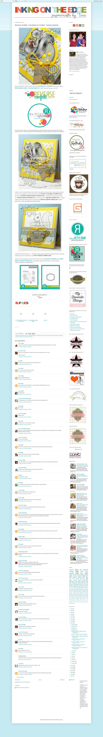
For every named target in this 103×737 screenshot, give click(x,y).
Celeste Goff (21, 617)
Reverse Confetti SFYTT (74, 585)
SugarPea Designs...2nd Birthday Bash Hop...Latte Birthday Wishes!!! (82, 494)
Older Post (62, 679)
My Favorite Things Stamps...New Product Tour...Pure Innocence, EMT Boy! (82, 476)
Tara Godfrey (80, 52)
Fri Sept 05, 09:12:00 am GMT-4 (24, 386)
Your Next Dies (75, 591)
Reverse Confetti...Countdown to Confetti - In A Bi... (78, 642)
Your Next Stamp (73, 320)
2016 (72, 619)
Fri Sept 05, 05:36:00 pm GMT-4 (24, 508)
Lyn (19, 360)
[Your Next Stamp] (69, 268)
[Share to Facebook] (33, 333)
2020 (72, 612)
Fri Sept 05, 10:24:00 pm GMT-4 (24, 547)
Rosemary (20, 460)
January (73, 663)
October (73, 628)
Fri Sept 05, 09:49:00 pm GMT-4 (24, 540)
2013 (72, 665)
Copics (71, 570)
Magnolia (86, 574)
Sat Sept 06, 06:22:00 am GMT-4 (25, 574)
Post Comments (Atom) (25, 682)
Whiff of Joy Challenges (75, 330)
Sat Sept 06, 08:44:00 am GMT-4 (25, 582)
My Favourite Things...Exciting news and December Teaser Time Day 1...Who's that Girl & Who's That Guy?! (82, 536)
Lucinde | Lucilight (22, 570)
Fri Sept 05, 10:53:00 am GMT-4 (24, 409)
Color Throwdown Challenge (75, 582)
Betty (19, 544)
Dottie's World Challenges (75, 327)
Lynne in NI (20, 624)
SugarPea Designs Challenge (82, 594)
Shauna (20, 529)
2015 (72, 621)
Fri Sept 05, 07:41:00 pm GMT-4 (24, 525)
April (73, 657)
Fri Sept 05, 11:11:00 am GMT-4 (24, 424)
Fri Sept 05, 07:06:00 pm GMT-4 (24, 517)
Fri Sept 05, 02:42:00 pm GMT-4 (24, 471)
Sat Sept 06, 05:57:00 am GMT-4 (25, 566)
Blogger (61, 719)
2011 (72, 669)
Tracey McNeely (21, 632)
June (73, 654)
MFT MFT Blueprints (30, 335)
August (73, 650)
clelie (19, 648)
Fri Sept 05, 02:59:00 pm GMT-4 (24, 486)
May (73, 656)
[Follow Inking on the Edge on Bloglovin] (75, 94)
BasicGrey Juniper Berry (78, 600)
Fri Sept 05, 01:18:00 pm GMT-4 (24, 456)
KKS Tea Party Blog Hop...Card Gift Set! (81, 485)
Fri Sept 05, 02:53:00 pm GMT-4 (24, 478)
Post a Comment (20, 677)
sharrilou (20, 490)
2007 (72, 676)
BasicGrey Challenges (75, 325)
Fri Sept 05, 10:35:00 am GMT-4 (24, 402)
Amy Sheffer (21, 467)
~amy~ (19, 587)
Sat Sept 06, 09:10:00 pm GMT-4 (25, 659)
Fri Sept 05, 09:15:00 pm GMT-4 (24, 532)
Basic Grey (74, 581)
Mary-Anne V (21, 505)
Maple (19, 406)
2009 (72, 672)
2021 (72, 610)
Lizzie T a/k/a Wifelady (23, 428)
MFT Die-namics (44, 335)
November (74, 626)
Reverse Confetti (19, 336)
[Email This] (28, 333)
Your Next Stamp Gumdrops (27, 336)
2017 (72, 617)
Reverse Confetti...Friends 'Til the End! (79, 634)
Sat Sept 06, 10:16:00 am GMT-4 (25, 598)
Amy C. (19, 594)
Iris (19, 639)
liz (18, 475)
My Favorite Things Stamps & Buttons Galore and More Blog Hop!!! (82, 546)
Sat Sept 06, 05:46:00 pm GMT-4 (25, 644)
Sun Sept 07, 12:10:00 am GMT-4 (25, 667)
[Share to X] (31, 333)
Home (40, 679)
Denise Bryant (21, 671)
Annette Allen (21, 437)
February (74, 661)
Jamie (19, 445)
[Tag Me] (45, 314)
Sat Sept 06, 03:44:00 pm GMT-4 (25, 635)
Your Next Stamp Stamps (78, 598)
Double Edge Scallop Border (33, 321)
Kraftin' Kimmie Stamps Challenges (78, 580)
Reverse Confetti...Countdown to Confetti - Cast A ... (78, 639)
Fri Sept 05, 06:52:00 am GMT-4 (24, 346)
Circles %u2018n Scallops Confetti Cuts (21, 321)
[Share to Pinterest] (34, 333)
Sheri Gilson (21, 602)
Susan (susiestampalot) (23, 398)
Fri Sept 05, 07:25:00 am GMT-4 (24, 356)
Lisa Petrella (21, 413)
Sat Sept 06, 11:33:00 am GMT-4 (25, 620)
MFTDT (83, 577)
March (73, 659)
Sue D (19, 368)
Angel (19, 452)
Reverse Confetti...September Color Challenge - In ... (78, 632)
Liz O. (19, 663)
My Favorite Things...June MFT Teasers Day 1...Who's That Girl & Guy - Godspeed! (82, 465)
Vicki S (19, 375)
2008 (72, 674)
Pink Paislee (60, 335)
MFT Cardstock (38, 335)
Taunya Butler (21, 512)
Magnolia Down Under (81, 584)
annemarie (20, 350)
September (74, 629)
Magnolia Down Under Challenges (77, 328)
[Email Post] (26, 333)
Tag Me (45, 320)
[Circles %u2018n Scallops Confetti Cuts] (21, 314)
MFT (25, 335)
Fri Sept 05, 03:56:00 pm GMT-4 (24, 493)
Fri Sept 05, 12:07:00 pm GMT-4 (24, 448)
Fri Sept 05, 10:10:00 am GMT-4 (24, 394)
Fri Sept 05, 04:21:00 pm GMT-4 (24, 501)
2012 (72, 667)
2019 (72, 614)
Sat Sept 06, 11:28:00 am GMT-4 (25, 605)
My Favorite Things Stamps (75, 317)
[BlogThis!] (30, 333)
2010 (72, 670)
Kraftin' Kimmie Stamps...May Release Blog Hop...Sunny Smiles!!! (82, 504)
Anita (19, 421)
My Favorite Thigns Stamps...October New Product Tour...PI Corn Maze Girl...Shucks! (82, 557)
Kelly (19, 482)
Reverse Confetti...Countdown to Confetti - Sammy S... (78, 645)
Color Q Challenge (72, 590)
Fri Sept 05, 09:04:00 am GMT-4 (24, 379)
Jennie (19, 391)
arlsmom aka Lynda (22, 609)
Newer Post (17, 679)
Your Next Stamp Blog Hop (74, 596)
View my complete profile (74, 71)
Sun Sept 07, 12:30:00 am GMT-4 (25, 674)
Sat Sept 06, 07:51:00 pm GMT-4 (25, 652)
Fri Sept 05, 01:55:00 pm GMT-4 (24, 463)
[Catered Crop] (78, 449)
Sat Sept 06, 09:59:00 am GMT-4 (25, 590)
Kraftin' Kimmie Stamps (75, 324)
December (74, 624)
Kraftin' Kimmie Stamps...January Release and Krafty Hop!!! (82, 514)
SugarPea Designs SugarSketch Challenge (79, 595)
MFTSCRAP (81, 587)
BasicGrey (72, 313)
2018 (72, 615)
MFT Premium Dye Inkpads (53, 335)
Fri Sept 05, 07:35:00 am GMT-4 (24, 364)
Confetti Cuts (83, 581)
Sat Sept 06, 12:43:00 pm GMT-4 (25, 628)
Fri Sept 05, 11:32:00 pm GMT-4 (24, 556)
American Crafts (21, 335)
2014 (72, 623)
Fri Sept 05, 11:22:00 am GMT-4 (24, 433)
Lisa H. (19, 343)
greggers (20, 536)
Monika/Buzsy (21, 521)
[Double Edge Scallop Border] (33, 314)
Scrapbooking (83, 589)
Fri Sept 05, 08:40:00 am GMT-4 (24, 371)
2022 (72, 608)
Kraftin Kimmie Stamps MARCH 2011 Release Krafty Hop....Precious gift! (82, 525)
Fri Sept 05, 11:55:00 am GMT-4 (24, 440)
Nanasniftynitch (21, 551)
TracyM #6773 (21, 560)
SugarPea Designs (74, 318)
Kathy (19, 383)
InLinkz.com (17, 327)
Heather (20, 497)
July (73, 652)
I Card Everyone (21, 578)
